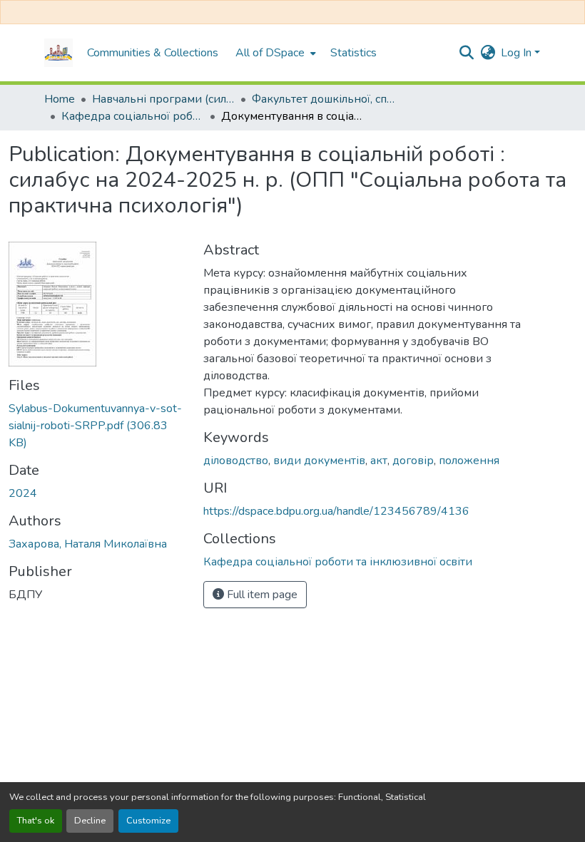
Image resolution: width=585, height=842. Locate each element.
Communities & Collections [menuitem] (152, 53)
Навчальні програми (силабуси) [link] (163, 99)
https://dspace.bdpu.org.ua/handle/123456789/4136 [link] (336, 511)
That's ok (35, 820)
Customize (148, 820)
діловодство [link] (235, 460)
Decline (90, 820)
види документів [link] (319, 460)
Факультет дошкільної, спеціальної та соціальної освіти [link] (323, 99)
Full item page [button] (260, 594)
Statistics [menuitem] (353, 53)
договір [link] (413, 460)
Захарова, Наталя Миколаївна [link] (88, 544)
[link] (97, 425)
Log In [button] (517, 53)
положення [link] (469, 460)
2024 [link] (23, 493)
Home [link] (59, 99)
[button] (58, 52)
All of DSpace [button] (270, 53)
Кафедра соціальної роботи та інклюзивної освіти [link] (132, 116)
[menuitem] (274, 52)
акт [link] (378, 460)
